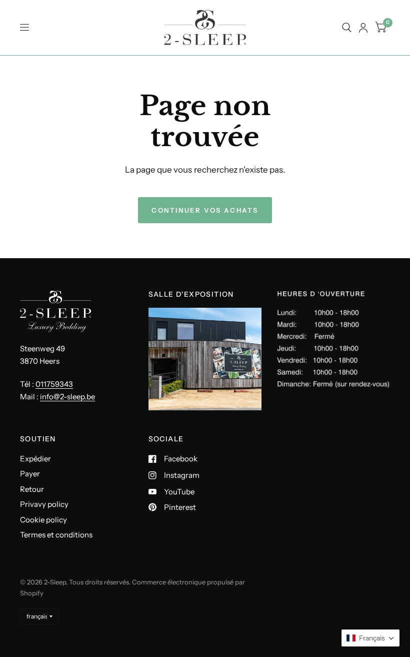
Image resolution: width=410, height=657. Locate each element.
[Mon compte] (363, 27)
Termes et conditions (56, 534)
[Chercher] (346, 27)
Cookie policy (43, 519)
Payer (30, 473)
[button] (371, 637)
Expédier (35, 458)
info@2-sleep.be (67, 396)
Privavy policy (44, 504)
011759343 (54, 384)
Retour (32, 489)
